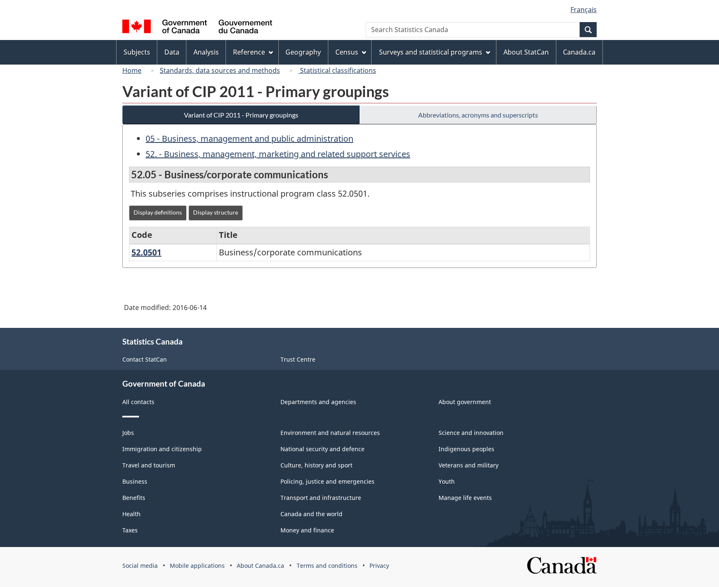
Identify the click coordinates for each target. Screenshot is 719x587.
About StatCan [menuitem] (526, 52)
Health (131, 514)
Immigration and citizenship (162, 449)
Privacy (379, 566)
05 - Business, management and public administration (249, 138)
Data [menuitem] (171, 52)
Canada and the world (311, 514)
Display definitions (158, 212)
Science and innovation (471, 433)
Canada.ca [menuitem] (579, 52)
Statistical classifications (337, 70)
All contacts (138, 402)
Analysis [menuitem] (206, 52)
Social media (140, 566)
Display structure (215, 212)
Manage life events (465, 498)
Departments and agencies (318, 402)
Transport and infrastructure (320, 498)
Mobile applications (197, 566)
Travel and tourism (148, 465)
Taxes (130, 530)
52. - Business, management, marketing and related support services (278, 154)
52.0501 (146, 252)
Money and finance (307, 530)
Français (583, 9)
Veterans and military (468, 465)
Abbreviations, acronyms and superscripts (478, 115)
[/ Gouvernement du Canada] (197, 28)
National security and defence (322, 449)
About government (465, 402)
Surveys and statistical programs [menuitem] (430, 52)
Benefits (133, 498)
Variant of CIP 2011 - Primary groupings (241, 115)
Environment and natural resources (330, 433)
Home (131, 70)
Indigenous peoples (466, 449)
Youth (447, 481)
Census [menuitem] (346, 52)
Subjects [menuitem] (137, 52)
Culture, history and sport (316, 465)
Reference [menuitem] (249, 52)
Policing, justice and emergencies (327, 481)
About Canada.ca (260, 566)
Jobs (128, 433)
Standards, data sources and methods (220, 70)
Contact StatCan (144, 359)
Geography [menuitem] (303, 52)
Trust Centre (297, 359)
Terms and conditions (327, 566)
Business (134, 481)
